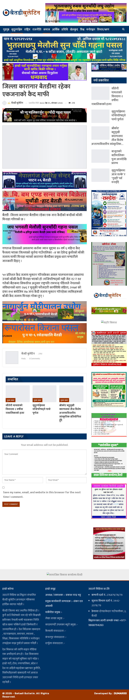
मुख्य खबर (10, 400)
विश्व (82, 29)
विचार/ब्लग (103, 29)
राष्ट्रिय (27, 29)
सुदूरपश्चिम (16, 29)
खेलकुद (74, 29)
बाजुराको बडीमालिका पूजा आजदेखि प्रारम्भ (119, 157)
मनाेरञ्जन (90, 29)
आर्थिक (55, 29)
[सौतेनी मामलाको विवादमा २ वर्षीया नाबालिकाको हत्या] (18, 393)
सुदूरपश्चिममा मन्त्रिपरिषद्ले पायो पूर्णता (119, 115)
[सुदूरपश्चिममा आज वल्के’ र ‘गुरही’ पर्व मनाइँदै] (100, 175)
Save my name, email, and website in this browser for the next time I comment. (42, 494)
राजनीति (36, 29)
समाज (46, 29)
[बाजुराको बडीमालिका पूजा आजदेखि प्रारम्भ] (100, 156)
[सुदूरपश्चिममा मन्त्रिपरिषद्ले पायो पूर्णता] (45, 393)
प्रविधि (65, 29)
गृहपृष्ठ (6, 29)
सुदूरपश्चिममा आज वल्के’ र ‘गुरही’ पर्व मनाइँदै (118, 176)
